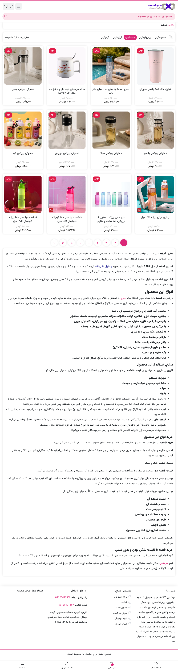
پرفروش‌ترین (145, 37)
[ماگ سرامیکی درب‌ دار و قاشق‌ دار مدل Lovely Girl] (67, 66)
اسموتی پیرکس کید (23, 153)
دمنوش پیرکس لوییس (67, 153)
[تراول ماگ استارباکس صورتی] (155, 66)
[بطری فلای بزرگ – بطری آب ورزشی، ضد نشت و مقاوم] (111, 194)
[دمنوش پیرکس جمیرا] (23, 66)
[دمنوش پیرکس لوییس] (67, 130)
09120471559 (63, 597)
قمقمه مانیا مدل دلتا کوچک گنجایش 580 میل (67, 219)
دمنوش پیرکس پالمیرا (155, 153)
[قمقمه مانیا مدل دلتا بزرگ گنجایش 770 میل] (23, 194)
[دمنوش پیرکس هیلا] (111, 130)
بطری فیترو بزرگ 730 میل (155, 217)
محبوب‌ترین (160, 37)
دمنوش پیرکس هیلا (111, 153)
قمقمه (124, 602)
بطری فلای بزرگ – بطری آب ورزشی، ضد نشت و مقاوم (111, 219)
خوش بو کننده (120, 613)
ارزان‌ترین (117, 37)
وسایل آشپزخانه (103, 266)
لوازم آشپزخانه (120, 597)
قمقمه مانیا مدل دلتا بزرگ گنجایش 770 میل (23, 219)
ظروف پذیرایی (120, 618)
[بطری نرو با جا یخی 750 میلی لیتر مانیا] (111, 66)
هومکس (163, 563)
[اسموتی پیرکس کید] (23, 130)
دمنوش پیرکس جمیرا (23, 89)
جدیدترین (130, 37)
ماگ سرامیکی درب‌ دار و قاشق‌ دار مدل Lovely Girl (67, 91)
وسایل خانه (121, 608)
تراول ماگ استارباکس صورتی (155, 89)
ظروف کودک (121, 624)
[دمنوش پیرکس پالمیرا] (155, 130)
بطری (123, 298)
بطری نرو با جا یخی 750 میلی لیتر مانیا (111, 91)
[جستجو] (5, 16)
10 (80, 243)
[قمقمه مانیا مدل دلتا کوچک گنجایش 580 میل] (67, 194)
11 (71, 243)
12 (63, 243)
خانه (171, 25)
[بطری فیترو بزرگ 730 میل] (155, 194)
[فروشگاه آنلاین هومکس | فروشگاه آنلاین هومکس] (161, 6)
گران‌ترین (104, 37)
